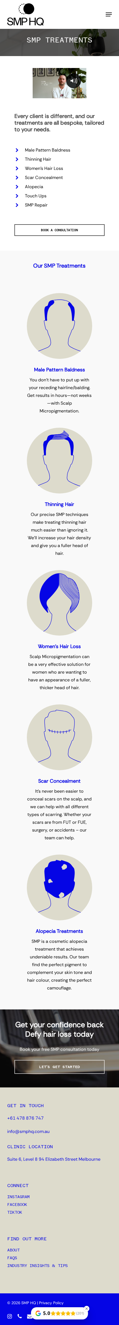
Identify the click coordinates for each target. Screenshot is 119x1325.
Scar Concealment (44, 177)
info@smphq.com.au (28, 1131)
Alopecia (34, 187)
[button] (109, 14)
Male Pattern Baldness (47, 150)
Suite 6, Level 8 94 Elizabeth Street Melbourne (53, 1159)
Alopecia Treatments (59, 931)
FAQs (12, 1258)
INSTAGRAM (18, 1197)
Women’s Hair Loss (44, 168)
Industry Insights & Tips (37, 1265)
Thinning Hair (38, 159)
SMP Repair (36, 205)
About (13, 1250)
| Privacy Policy (50, 1302)
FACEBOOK (17, 1204)
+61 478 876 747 (25, 1118)
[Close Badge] (86, 1308)
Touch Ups (35, 196)
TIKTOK (14, 1212)
